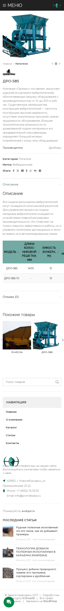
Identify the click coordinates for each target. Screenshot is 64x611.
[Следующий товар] (59, 63)
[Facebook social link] (13, 170)
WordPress (50, 601)
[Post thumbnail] (8, 533)
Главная (8, 63)
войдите (28, 511)
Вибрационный (22, 164)
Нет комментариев (44, 539)
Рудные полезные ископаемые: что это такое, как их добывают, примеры (37, 531)
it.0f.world (28, 598)
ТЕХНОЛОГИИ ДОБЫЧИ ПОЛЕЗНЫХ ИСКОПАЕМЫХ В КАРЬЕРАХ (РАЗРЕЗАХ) (35, 552)
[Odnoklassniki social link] (26, 170)
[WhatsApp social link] (30, 170)
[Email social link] (22, 170)
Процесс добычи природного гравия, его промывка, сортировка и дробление (36, 573)
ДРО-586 (47, 352)
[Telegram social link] (40, 170)
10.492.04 (17, 352)
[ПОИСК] (57, 382)
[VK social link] (35, 170)
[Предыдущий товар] (52, 63)
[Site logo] (57, 5)
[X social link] (17, 170)
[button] (18, 252)
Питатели (21, 63)
